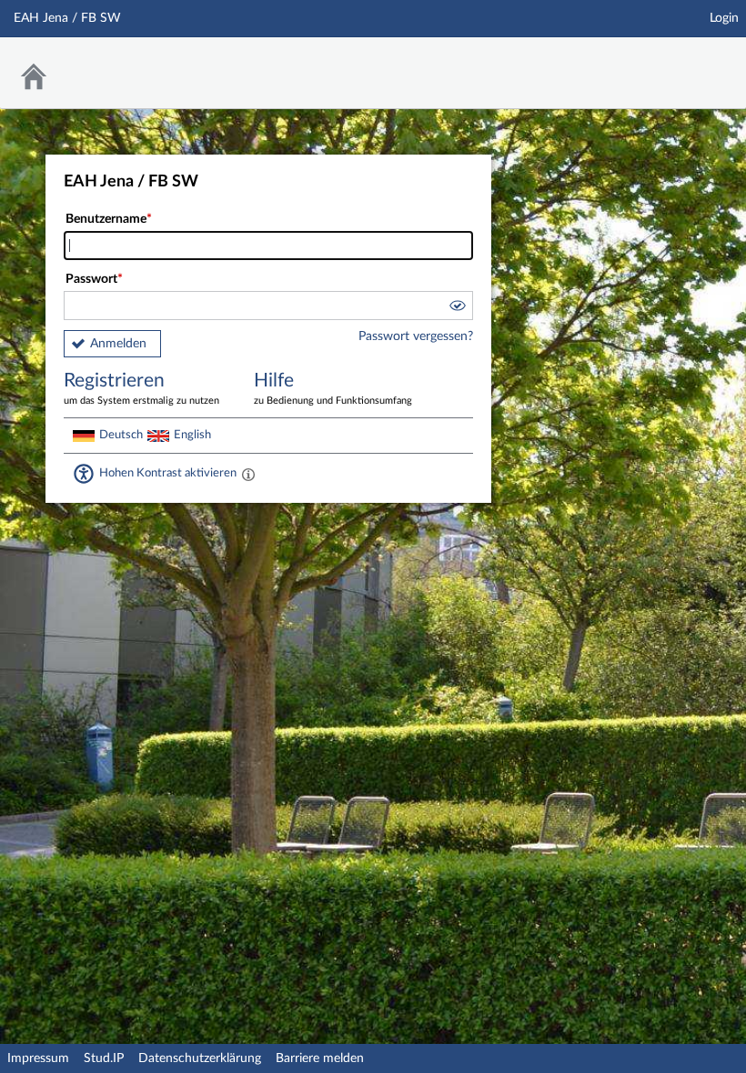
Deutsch (121, 434)
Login (724, 18)
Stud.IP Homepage (676, 61)
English (192, 434)
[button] (457, 308)
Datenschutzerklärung (199, 1058)
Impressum (38, 1058)
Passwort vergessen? (415, 336)
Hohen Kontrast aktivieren (168, 472)
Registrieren (141, 388)
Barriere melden (320, 1058)
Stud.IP (104, 1058)
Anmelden (118, 343)
